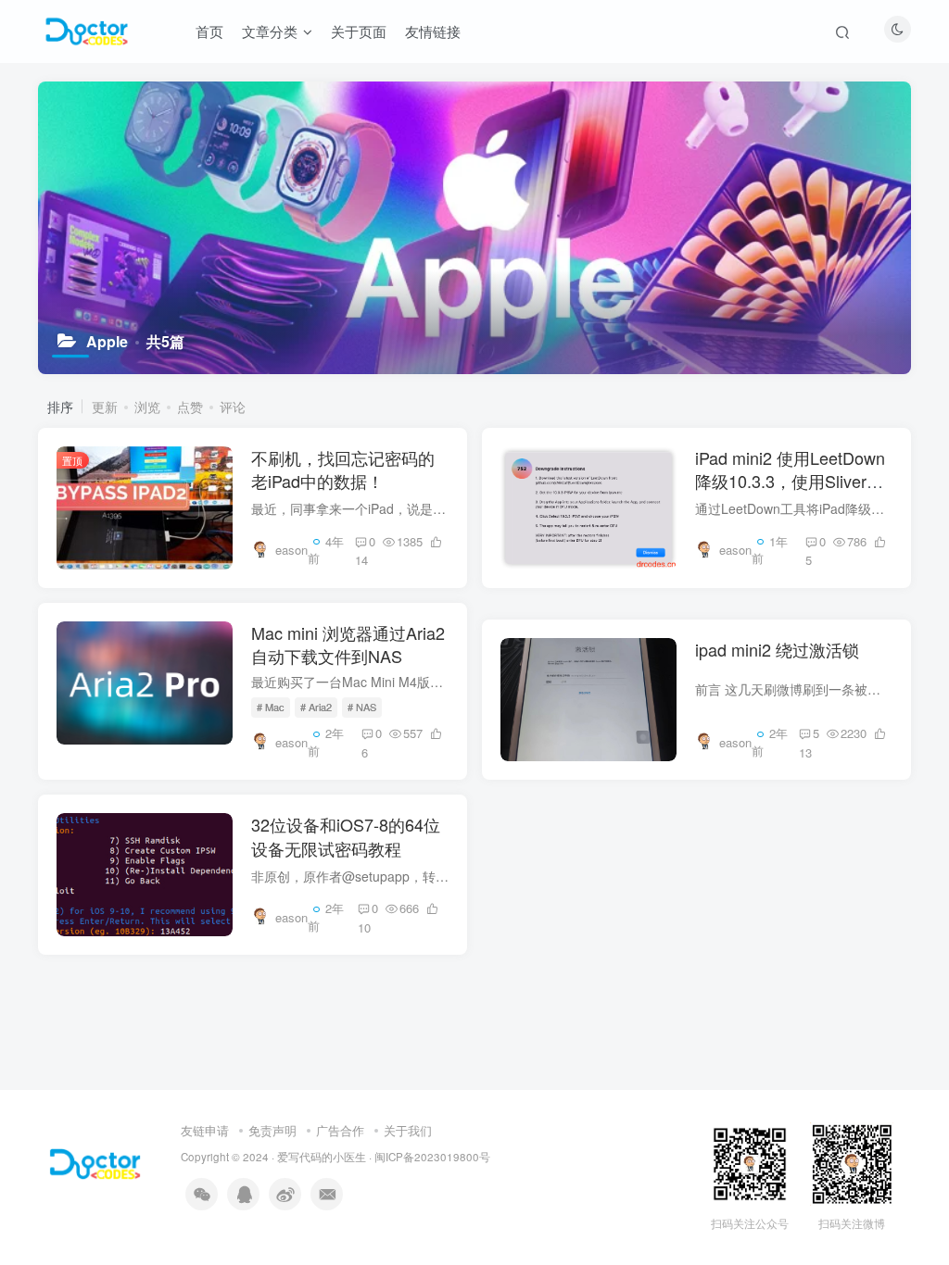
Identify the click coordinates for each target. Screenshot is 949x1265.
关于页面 (358, 31)
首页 (209, 31)
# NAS (362, 706)
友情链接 (433, 31)
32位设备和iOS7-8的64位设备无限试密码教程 (345, 835)
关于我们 (408, 1130)
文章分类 (269, 31)
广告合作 (340, 1130)
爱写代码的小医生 (321, 1156)
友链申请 (205, 1130)
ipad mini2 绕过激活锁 (777, 649)
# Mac (271, 706)
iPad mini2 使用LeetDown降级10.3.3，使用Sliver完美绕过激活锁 (790, 480)
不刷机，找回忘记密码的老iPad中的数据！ (343, 469)
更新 (105, 406)
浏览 (147, 406)
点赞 (190, 406)
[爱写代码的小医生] (95, 1162)
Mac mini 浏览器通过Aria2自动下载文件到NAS (348, 644)
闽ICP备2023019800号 (432, 1156)
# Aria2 (316, 706)
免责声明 (272, 1130)
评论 (233, 406)
